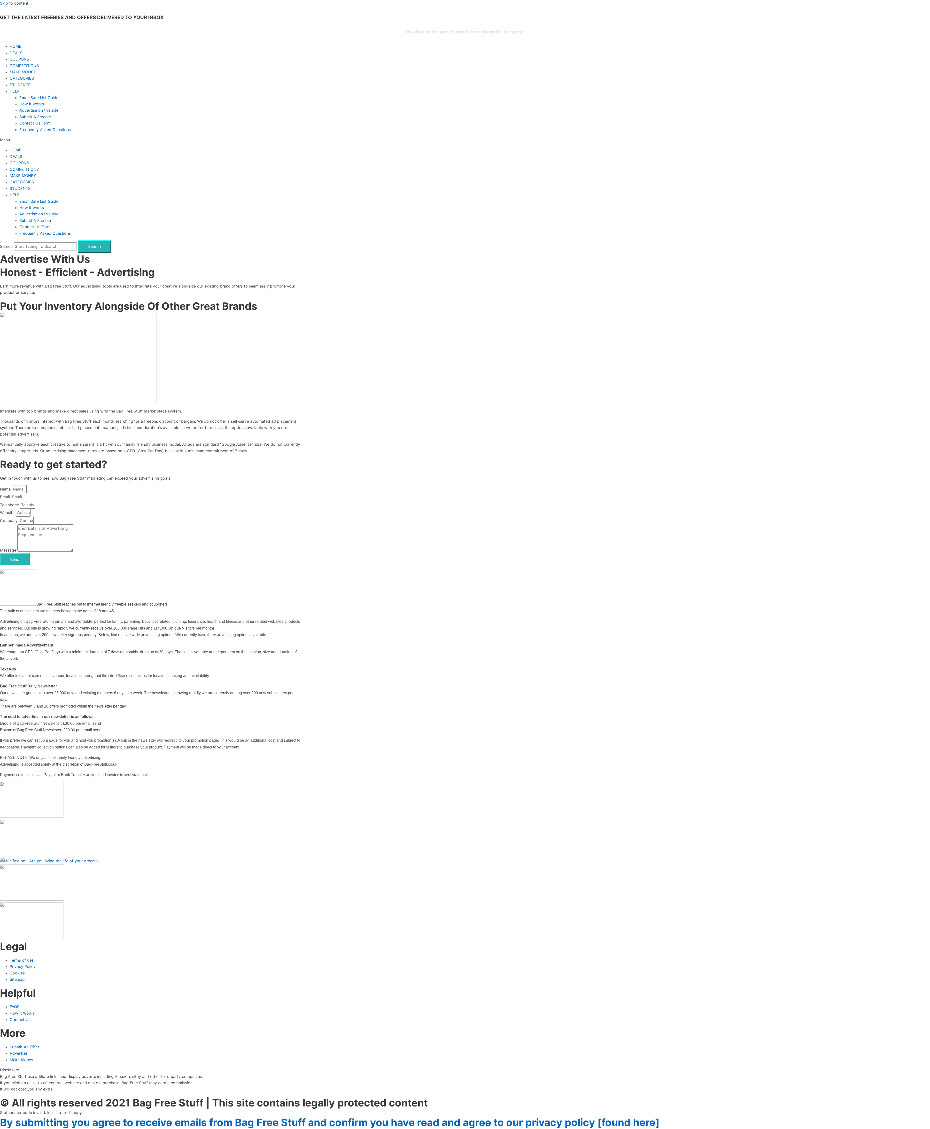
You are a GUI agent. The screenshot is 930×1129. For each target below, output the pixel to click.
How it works (31, 103)
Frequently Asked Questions (45, 129)
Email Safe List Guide (38, 97)
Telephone (10, 504)
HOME (15, 46)
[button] (465, 140)
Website (8, 512)
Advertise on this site (38, 110)
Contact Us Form (35, 123)
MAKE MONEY (23, 72)
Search (6, 246)
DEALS (16, 52)
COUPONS (19, 59)
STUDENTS (20, 84)
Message (8, 550)
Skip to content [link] (14, 3)
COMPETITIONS (24, 65)
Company (9, 520)
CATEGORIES (22, 78)
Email (5, 496)
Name (6, 489)
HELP (15, 91)
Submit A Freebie (35, 116)
